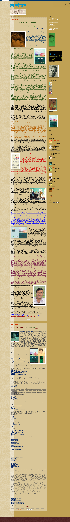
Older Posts (44, 513)
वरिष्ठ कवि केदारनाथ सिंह (55, 177)
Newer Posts (12, 513)
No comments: (24, 509)
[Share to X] (29, 319)
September (50, 133)
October (50, 132)
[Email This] (27, 319)
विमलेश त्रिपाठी (51, 196)
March (49, 135)
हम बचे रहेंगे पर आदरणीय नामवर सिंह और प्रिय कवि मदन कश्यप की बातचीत (54, 151)
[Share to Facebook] (30, 319)
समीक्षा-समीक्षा (14, 19)
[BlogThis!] (28, 319)
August (50, 134)
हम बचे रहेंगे (17, 5)
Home (28, 513)
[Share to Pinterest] (30, 319)
